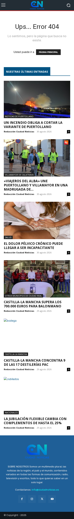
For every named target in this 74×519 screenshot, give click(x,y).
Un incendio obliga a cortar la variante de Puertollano (33, 124)
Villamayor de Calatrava (19, 174)
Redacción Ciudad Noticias (19, 131)
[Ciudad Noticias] (37, 5)
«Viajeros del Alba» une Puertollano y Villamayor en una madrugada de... (36, 185)
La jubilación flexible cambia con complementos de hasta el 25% (35, 421)
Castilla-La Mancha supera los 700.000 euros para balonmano (32, 304)
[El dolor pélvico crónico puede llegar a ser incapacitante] (37, 220)
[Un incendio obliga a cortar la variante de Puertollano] (37, 99)
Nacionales (11, 412)
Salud (8, 237)
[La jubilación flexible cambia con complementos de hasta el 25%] (37, 395)
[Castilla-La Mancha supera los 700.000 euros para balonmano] (37, 279)
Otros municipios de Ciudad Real (23, 295)
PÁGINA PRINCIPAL (48, 52)
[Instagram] (32, 499)
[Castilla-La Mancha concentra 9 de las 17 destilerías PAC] (37, 337)
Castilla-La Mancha (16, 354)
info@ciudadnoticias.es (45, 489)
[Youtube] (52, 499)
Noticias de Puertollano (19, 116)
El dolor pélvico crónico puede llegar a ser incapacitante (33, 245)
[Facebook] (22, 499)
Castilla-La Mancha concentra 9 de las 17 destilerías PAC (34, 362)
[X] (42, 499)
